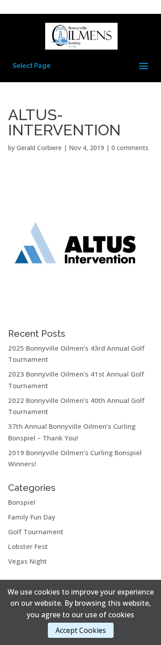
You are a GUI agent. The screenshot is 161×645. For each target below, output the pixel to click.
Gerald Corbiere (39, 147)
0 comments (129, 147)
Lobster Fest (28, 546)
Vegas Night (27, 561)
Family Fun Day (31, 516)
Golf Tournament (36, 531)
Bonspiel (21, 502)
